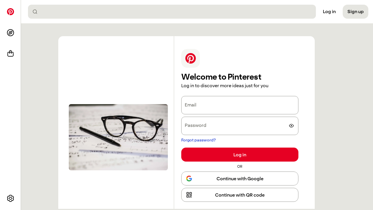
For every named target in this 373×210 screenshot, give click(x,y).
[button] (239, 195)
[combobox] (174, 12)
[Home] (10, 12)
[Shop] (10, 54)
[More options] (10, 198)
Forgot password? (198, 140)
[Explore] (10, 33)
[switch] (291, 125)
